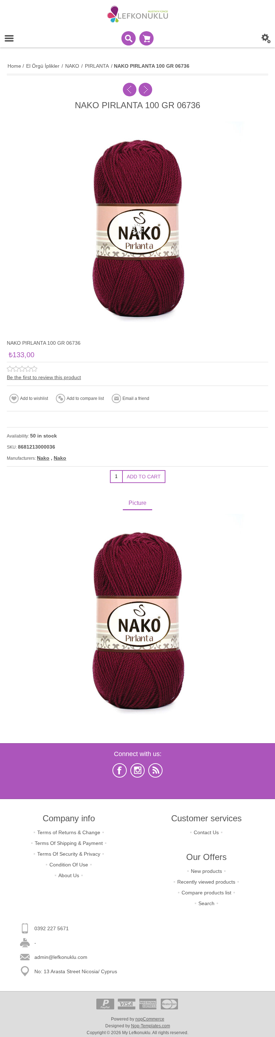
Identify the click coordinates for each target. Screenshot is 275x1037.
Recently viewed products (206, 882)
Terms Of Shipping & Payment (69, 843)
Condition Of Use (68, 865)
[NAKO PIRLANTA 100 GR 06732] (129, 89)
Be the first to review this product (44, 377)
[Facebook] (119, 770)
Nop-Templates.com (150, 1025)
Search (206, 903)
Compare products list (206, 892)
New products (206, 871)
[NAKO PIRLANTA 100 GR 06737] (145, 89)
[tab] (137, 503)
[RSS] (155, 770)
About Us (68, 875)
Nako (43, 458)
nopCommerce (149, 1019)
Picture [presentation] (137, 503)
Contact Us (206, 832)
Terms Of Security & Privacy (68, 854)
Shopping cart (146, 38)
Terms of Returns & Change (68, 832)
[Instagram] (137, 770)
